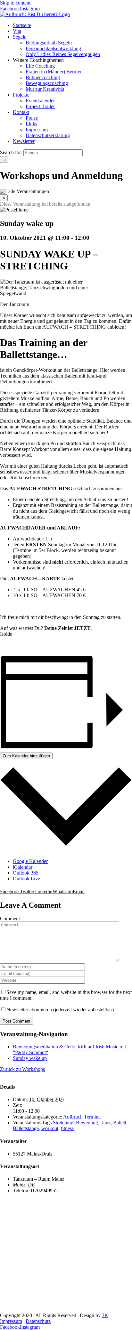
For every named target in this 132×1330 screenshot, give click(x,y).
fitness (67, 1128)
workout (49, 1128)
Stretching (63, 1122)
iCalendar (22, 867)
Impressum (11, 1321)
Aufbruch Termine (82, 1116)
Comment (10, 918)
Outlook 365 (25, 873)
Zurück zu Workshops (22, 1069)
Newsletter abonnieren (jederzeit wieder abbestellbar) (60, 1009)
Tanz (106, 1122)
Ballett (119, 1122)
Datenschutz (38, 1321)
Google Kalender (30, 861)
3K (105, 1315)
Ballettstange (26, 1128)
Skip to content (15, 2)
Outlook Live (26, 878)
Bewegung (87, 1122)
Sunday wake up (30, 1058)
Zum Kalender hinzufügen (26, 756)
